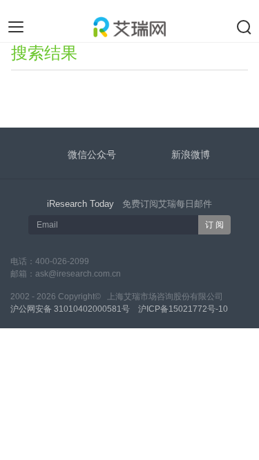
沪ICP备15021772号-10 (183, 309)
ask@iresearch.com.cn (78, 274)
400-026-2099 (62, 261)
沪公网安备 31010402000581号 (70, 309)
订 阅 (214, 225)
